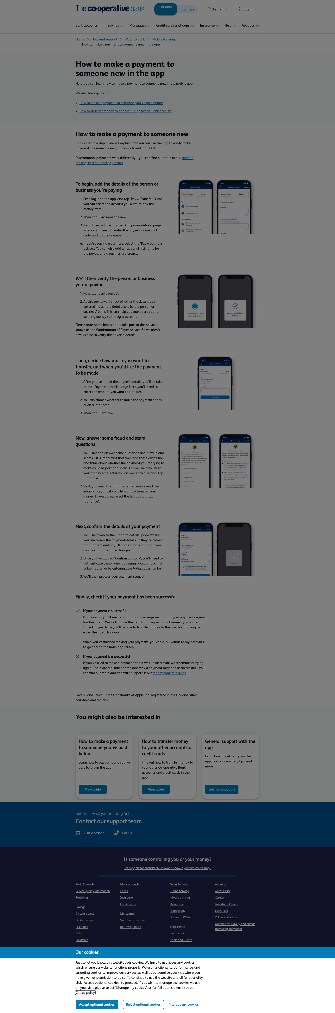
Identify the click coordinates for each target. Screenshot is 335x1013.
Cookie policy (85, 993)
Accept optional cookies (97, 1004)
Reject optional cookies (143, 1004)
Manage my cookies (184, 1004)
